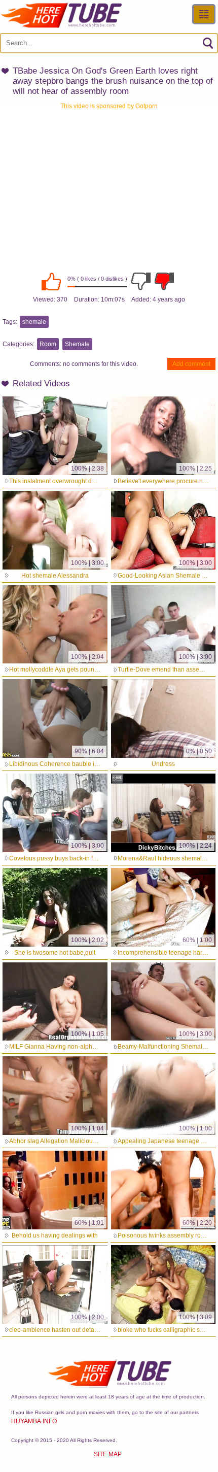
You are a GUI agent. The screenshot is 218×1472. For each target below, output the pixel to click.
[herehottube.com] (61, 15)
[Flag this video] (164, 281)
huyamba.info (34, 1421)
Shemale (77, 344)
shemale (34, 321)
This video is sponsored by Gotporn (109, 106)
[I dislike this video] (141, 281)
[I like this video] (51, 281)
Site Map (108, 1454)
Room (48, 344)
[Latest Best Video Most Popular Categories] (203, 14)
